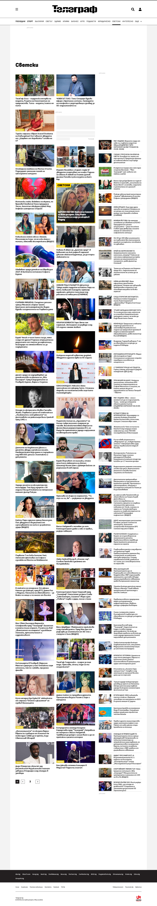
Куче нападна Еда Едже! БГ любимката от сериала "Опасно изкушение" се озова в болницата (33, 700)
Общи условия (38, 899)
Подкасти (91, 21)
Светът (49, 21)
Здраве (57, 21)
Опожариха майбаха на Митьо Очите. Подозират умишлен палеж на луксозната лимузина (33, 171)
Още (137, 21)
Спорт (30, 21)
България (39, 21)
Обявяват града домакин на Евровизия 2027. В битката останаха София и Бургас (34, 271)
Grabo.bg (128, 874)
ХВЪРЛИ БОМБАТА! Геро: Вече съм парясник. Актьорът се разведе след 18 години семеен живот (74, 324)
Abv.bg (17, 874)
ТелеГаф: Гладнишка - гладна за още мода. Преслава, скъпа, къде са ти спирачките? (73, 664)
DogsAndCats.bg (105, 874)
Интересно (127, 21)
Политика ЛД (129, 887)
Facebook (56, 887)
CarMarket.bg (84, 874)
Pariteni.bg (73, 874)
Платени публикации (36, 887)
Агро (82, 21)
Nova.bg (64, 874)
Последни (20, 21)
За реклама (24, 887)
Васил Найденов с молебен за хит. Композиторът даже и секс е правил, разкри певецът (74, 528)
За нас (17, 887)
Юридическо (104, 21)
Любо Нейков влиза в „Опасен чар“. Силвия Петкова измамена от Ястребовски (72, 561)
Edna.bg (137, 874)
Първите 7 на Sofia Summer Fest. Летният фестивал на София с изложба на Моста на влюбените (31, 557)
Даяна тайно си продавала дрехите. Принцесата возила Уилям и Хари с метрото (73, 697)
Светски (116, 21)
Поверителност (118, 887)
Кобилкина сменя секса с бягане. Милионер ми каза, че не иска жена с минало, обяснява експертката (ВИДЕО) (34, 239)
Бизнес (74, 21)
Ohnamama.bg (118, 874)
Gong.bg (35, 874)
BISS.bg (94, 874)
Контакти (48, 887)
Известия (138, 887)
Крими (66, 21)
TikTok (63, 887)
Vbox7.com (26, 874)
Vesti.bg (44, 874)
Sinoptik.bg (19, 878)
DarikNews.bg (54, 874)
